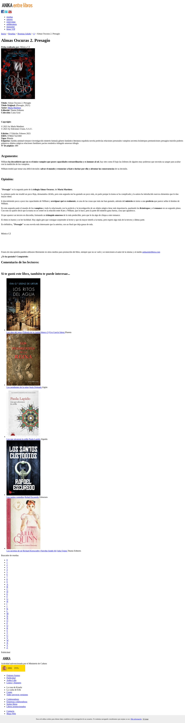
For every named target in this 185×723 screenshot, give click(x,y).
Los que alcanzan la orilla (17, 439)
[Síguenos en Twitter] (6, 12)
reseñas (10, 17)
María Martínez (14, 108)
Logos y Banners (14, 683)
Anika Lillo (11, 680)
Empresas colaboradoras (17, 702)
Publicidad (11, 678)
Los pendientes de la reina (18, 387)
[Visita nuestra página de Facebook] (2, 12)
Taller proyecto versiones (17, 695)
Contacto (10, 711)
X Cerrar (145, 719)
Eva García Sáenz (57, 332)
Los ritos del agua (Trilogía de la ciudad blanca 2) (28, 332)
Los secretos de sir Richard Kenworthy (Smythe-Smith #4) (32, 551)
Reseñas (11, 34)
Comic (9, 692)
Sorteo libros (12, 704)
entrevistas (11, 22)
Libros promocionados (16, 706)
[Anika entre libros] (15, 661)
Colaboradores (13, 699)
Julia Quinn (62, 551)
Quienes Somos (13, 675)
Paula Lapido (35, 439)
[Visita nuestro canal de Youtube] (10, 12)
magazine (11, 27)
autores (10, 19)
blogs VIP (11, 29)
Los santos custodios (15, 497)
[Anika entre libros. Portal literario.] (19, 9)
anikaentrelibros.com (151, 252)
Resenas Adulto (24, 34)
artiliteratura (12, 24)
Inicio (3, 34)
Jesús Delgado (35, 387)
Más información (136, 719)
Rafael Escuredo (32, 497)
